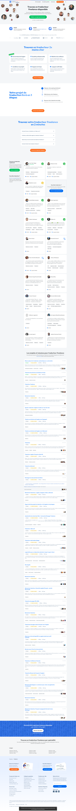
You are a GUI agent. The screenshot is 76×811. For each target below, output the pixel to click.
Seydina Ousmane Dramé (56, 334)
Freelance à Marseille (42, 780)
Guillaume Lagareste (33, 315)
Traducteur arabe (52, 750)
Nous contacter (41, 791)
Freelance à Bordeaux (42, 783)
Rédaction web (26, 782)
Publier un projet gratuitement (38, 17)
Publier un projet (60, 1)
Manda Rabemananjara (34, 200)
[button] (38, 131)
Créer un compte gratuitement (56, 190)
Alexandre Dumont (55, 238)
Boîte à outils (11, 780)
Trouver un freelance (38, 77)
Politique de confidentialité (20, 804)
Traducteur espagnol (52, 751)
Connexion (53, 1)
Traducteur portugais (33, 753)
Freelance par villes (42, 776)
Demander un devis (12, 788)
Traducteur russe (52, 753)
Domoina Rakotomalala (55, 296)
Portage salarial (12, 794)
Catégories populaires (28, 776)
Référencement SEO (27, 780)
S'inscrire (60, 786)
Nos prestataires (12, 792)
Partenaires (11, 795)
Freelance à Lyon (41, 779)
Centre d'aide (40, 789)
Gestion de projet (27, 788)
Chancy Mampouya (55, 257)
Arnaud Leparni (32, 334)
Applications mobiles (28, 786)
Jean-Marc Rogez (32, 163)
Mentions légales (12, 804)
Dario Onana (31, 238)
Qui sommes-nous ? (12, 778)
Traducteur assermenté (13, 751)
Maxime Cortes (54, 163)
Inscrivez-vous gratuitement (14, 178)
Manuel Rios (53, 276)
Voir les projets (38, 1)
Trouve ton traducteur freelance (38, 150)
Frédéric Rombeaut (33, 219)
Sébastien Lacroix (32, 182)
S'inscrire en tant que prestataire (15, 791)
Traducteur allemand (13, 750)
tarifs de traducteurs (41, 29)
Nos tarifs (11, 779)
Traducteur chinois (32, 751)
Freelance (11, 759)
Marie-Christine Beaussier (34, 257)
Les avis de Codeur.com (13, 783)
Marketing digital (27, 785)
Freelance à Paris (41, 778)
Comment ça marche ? (42, 788)
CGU (26, 804)
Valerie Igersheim (54, 200)
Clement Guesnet (32, 296)
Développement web (28, 778)
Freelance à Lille (41, 782)
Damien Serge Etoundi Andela (35, 276)
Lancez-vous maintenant (38, 110)
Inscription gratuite (45, 1)
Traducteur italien (12, 753)
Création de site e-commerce (29, 779)
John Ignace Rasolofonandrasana (57, 315)
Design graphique (27, 783)
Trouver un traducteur (15, 170)
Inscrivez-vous (39, 356)
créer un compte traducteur (38, 20)
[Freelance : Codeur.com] (14, 2)
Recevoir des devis (38, 730)
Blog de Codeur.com (13, 782)
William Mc (53, 219)
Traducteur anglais (32, 750)
